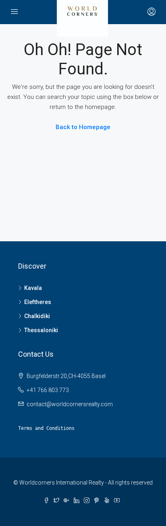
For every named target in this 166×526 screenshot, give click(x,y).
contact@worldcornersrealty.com (70, 404)
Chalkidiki (37, 316)
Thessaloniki (41, 330)
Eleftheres (37, 302)
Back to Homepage (83, 127)
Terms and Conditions (46, 428)
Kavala (33, 288)
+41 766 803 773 (48, 390)
